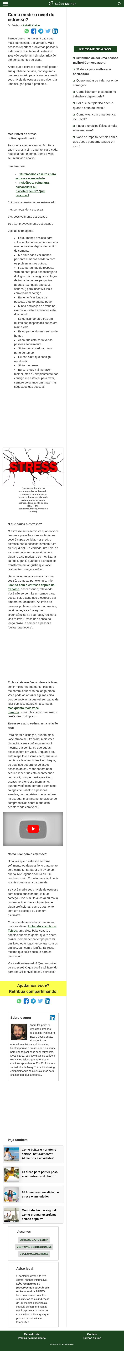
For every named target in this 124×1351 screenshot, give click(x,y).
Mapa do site (32, 1334)
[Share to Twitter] (48, 31)
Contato (92, 1334)
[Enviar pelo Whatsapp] (26, 31)
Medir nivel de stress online (34, 1247)
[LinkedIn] (52, 1017)
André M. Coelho (31, 25)
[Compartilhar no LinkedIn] (55, 31)
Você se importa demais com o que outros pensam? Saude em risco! (95, 141)
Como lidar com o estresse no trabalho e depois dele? (94, 94)
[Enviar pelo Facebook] (33, 31)
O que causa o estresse (34, 1254)
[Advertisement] (33, 109)
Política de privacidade (32, 1338)
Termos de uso (92, 1338)
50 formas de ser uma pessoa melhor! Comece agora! (95, 60)
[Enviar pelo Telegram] (40, 31)
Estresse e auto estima (34, 1240)
